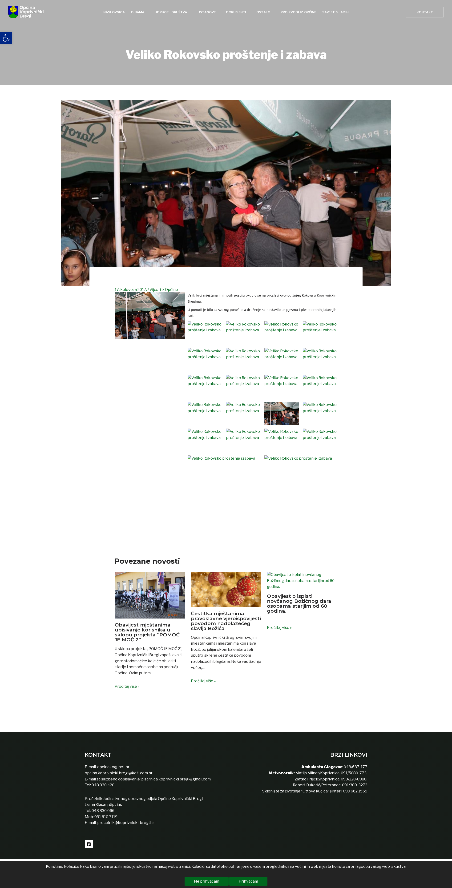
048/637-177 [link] (355, 767)
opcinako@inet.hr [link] (113, 767)
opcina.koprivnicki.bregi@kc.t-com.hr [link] (119, 773)
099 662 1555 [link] (355, 791)
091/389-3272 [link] (354, 785)
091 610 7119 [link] (105, 817)
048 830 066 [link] (102, 810)
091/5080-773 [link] (353, 773)
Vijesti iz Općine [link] (163, 289)
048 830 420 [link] (102, 785)
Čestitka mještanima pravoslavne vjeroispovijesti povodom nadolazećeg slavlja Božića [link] (226, 621)
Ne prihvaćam (206, 881)
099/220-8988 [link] (354, 779)
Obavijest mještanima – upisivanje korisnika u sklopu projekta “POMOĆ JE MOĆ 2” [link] (147, 632)
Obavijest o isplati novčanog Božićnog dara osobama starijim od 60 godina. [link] (299, 603)
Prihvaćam (248, 881)
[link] (6, 38)
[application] (146, 12)
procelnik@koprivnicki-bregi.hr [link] (125, 822)
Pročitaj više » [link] (127, 686)
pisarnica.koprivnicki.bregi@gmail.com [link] (176, 779)
